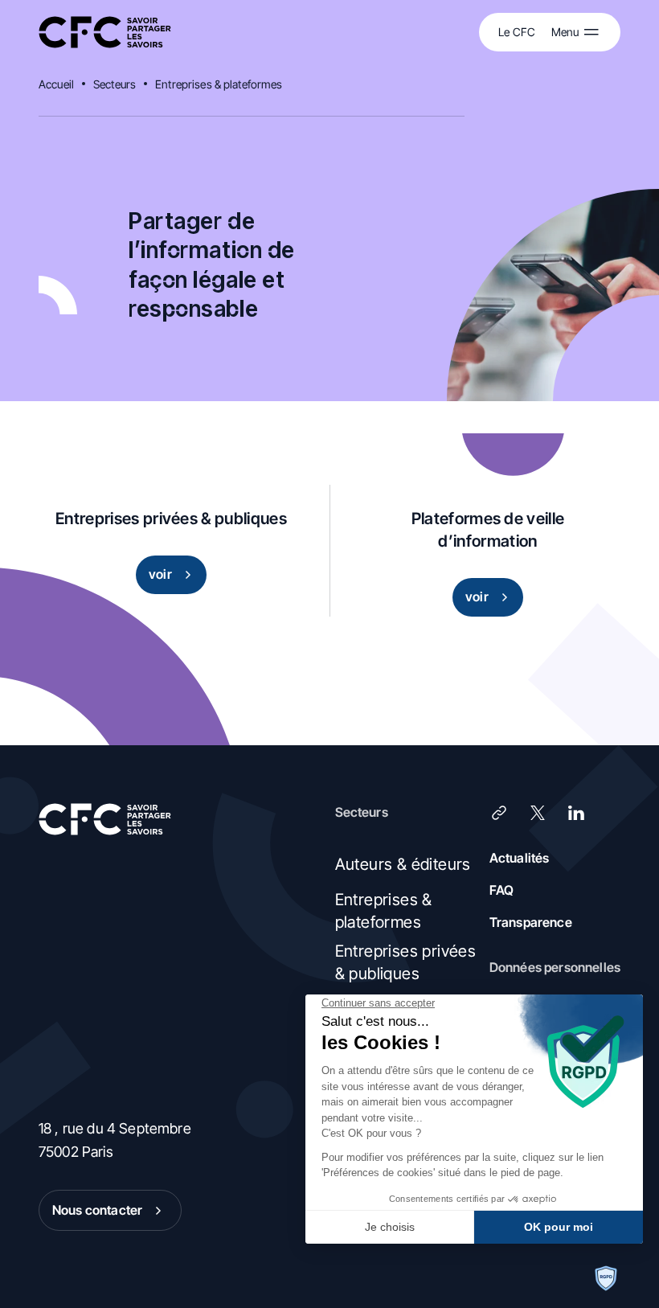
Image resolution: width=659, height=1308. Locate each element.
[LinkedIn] (576, 812)
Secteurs (114, 84)
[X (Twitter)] (537, 812)
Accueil (56, 84)
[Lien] (499, 812)
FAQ (501, 890)
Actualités (519, 858)
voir (160, 574)
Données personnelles (554, 967)
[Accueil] (105, 32)
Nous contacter (97, 1210)
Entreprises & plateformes (219, 84)
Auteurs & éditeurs (403, 864)
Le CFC (516, 32)
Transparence (530, 922)
